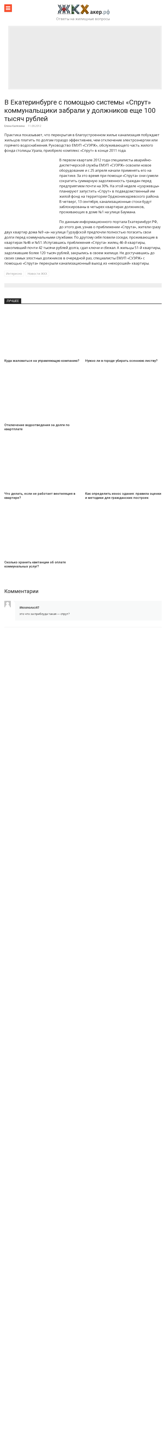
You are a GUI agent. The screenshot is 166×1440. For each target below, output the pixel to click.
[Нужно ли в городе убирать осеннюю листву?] (123, 333)
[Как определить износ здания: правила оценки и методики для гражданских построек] (123, 466)
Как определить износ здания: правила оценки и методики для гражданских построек (123, 496)
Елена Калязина (14, 126)
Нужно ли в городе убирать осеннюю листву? (121, 361)
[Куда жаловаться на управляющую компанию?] (42, 333)
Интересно (14, 274)
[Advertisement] (85, 57)
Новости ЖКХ (37, 274)
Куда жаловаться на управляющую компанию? (41, 361)
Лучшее (12, 301)
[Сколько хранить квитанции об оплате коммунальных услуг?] (42, 534)
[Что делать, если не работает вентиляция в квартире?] (42, 466)
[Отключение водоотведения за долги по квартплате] (42, 397)
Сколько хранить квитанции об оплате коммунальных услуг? (35, 564)
